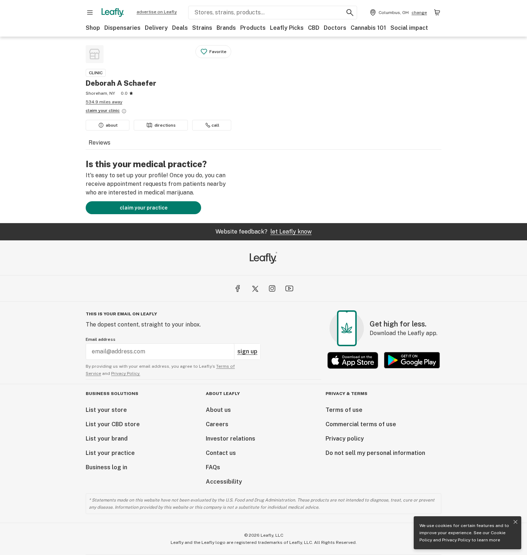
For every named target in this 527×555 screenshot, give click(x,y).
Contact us (221, 453)
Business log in (106, 467)
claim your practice (143, 208)
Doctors (335, 27)
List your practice (110, 453)
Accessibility (224, 481)
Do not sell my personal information (375, 453)
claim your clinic (103, 110)
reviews (99, 142)
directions (165, 125)
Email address (100, 339)
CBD (313, 27)
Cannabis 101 (368, 27)
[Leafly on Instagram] (272, 288)
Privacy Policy (456, 539)
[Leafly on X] (255, 288)
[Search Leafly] (350, 12)
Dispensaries (122, 27)
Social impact (409, 27)
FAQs (213, 467)
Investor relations (230, 438)
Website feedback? (263, 231)
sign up (247, 351)
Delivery (156, 27)
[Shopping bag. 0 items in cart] (437, 12)
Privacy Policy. (125, 373)
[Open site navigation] (90, 12)
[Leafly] (112, 12)
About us (218, 409)
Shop (93, 27)
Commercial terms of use (361, 424)
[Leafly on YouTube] (289, 288)
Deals (180, 27)
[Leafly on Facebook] (237, 288)
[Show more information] (124, 111)
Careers (217, 424)
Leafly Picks (287, 27)
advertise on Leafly (157, 11)
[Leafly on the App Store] (352, 360)
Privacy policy (345, 438)
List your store (106, 409)
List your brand (107, 438)
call (215, 125)
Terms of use (344, 409)
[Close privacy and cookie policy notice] (515, 522)
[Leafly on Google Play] (412, 360)
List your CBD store (113, 424)
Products (253, 27)
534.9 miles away (104, 101)
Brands (226, 27)
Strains (202, 27)
